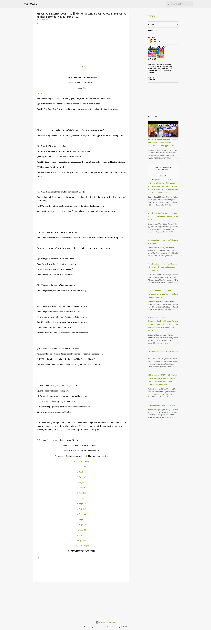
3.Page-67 (81, 477)
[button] (38, 23)
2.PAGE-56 (81, 472)
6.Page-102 (81, 493)
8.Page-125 (81, 503)
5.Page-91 (81, 488)
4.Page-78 (81, 482)
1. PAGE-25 (81, 466)
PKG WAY (30, 4)
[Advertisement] (81, 45)
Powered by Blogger (107, 622)
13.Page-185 (81, 530)
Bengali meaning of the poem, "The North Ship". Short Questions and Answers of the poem (163, 216)
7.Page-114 (81, 498)
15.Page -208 (81, 540)
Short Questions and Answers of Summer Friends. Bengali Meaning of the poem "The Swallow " (162, 267)
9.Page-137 (81, 509)
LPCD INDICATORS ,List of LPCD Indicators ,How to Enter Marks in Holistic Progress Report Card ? (163, 294)
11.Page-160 (81, 519)
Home (82, 66)
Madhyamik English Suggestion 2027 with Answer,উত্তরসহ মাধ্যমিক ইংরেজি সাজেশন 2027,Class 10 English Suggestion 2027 (163, 142)
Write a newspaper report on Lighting (161, 405)
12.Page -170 (81, 525)
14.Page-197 (81, 535)
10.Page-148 (81, 514)
